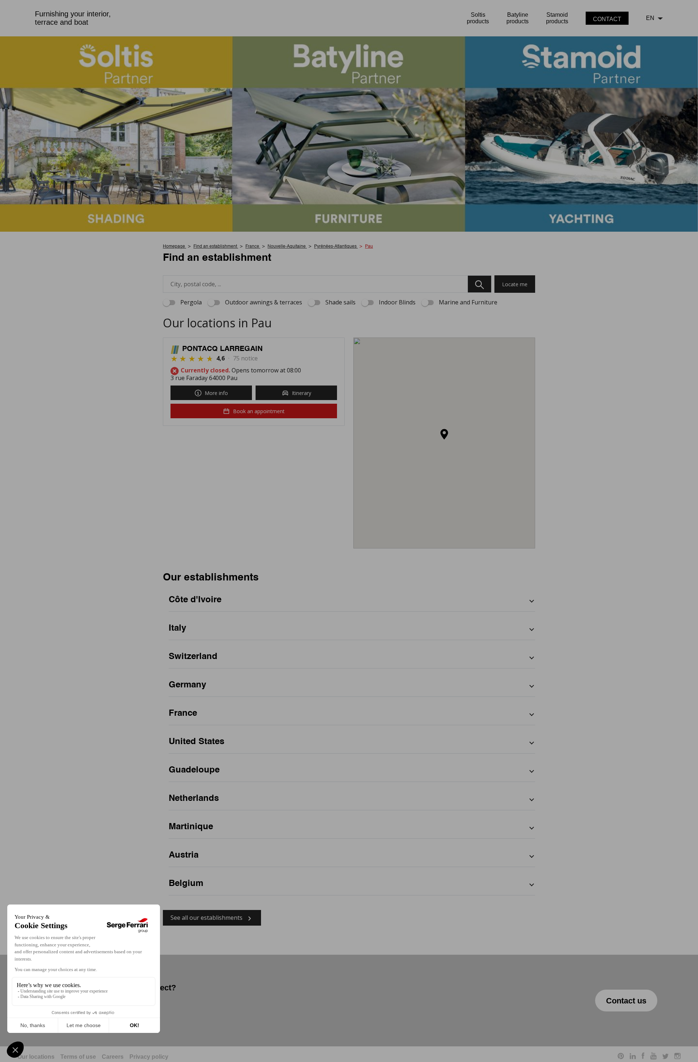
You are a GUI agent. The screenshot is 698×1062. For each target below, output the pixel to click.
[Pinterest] (621, 1057)
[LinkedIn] (633, 1057)
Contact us (626, 1000)
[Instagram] (677, 1057)
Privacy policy (148, 1057)
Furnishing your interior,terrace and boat (73, 18)
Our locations (36, 1057)
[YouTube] (653, 1057)
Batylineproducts (517, 18)
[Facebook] (643, 1057)
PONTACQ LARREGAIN (222, 349)
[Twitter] (665, 1057)
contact (607, 19)
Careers (113, 1057)
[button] (444, 435)
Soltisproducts (478, 18)
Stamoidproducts (557, 18)
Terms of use (78, 1057)
